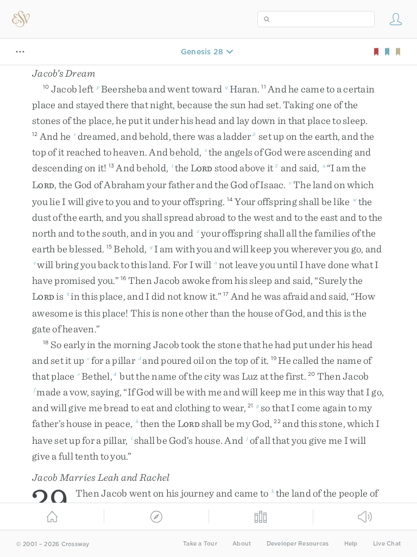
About (241, 543)
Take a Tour (200, 543)
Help (351, 543)
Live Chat (387, 543)
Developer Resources (298, 543)
